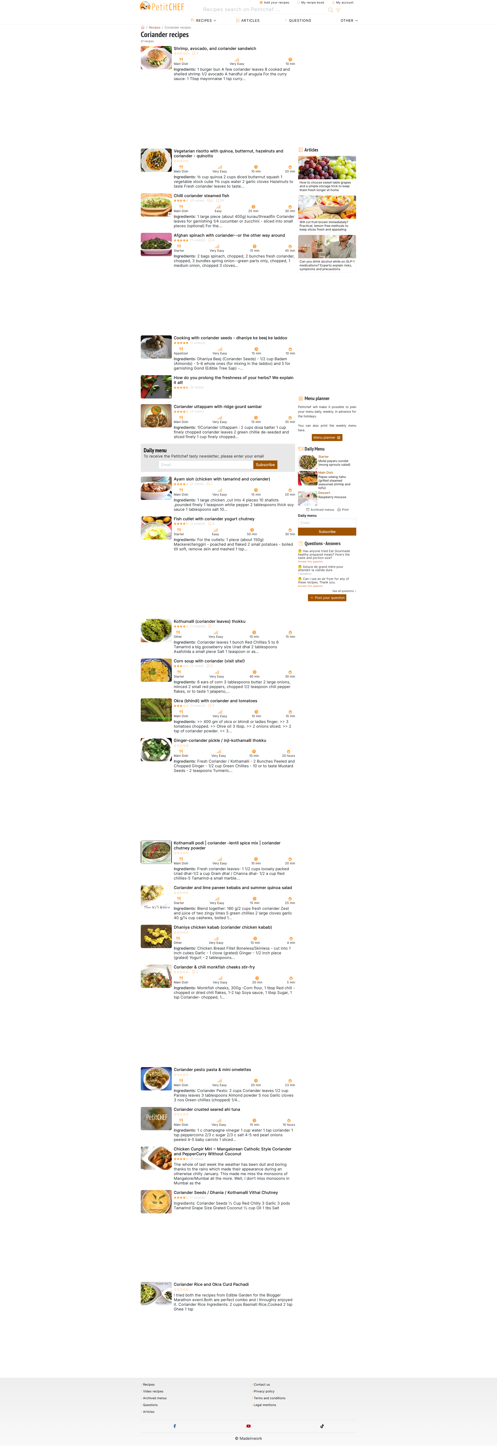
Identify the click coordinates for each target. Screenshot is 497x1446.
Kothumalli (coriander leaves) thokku (209, 621)
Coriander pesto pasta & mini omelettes (212, 1069)
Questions (299, 20)
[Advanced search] (338, 10)
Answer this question (310, 561)
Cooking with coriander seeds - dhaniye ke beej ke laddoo (230, 337)
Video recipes (153, 1391)
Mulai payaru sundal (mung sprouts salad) (334, 462)
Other (347, 20)
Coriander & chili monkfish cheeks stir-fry (214, 967)
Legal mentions (265, 1405)
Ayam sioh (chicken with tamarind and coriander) (222, 479)
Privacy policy (264, 1391)
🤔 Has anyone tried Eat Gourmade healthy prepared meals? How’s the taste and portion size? (324, 554)
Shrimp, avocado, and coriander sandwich (215, 48)
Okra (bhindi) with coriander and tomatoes (215, 700)
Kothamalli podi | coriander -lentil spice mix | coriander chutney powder (227, 845)
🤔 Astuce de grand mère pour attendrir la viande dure (320, 568)
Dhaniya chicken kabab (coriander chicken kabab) (223, 927)
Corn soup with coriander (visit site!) (209, 661)
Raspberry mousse (332, 497)
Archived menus (322, 510)
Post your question (329, 598)
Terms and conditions (269, 1398)
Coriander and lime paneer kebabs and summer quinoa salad (233, 887)
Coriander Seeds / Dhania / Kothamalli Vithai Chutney (226, 1192)
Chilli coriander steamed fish (201, 195)
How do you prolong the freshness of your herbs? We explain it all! (234, 380)
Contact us (262, 1384)
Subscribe (265, 464)
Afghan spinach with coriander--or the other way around (229, 235)
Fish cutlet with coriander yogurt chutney (214, 518)
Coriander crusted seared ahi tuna (207, 1109)
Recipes (203, 20)
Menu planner (325, 437)
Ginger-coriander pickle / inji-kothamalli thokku (220, 740)
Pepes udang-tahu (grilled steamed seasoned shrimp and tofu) (334, 482)
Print (345, 510)
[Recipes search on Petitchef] (331, 9)
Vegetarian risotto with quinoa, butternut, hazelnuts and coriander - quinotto (228, 153)
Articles (250, 20)
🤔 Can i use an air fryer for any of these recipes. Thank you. (323, 580)
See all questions (343, 590)
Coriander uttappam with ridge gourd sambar (218, 406)
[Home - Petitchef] (143, 27)
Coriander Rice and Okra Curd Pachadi (211, 1284)
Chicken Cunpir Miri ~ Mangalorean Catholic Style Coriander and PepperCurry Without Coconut (232, 1151)
